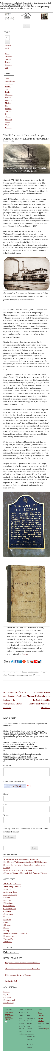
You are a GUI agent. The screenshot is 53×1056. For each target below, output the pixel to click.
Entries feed (7, 997)
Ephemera (7, 919)
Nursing (8, 111)
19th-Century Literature (12, 886)
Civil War (6, 675)
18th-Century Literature (12, 883)
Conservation (8, 914)
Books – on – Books (8, 89)
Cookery (6, 917)
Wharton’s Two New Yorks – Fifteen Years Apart (20, 859)
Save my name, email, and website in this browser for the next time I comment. (25, 830)
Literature (8, 100)
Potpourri (8, 119)
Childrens (8, 94)
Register (6, 991)
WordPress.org (8, 1002)
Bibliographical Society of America (18, 975)
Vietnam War (8, 939)
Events (5, 922)
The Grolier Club (11, 981)
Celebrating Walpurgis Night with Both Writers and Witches (25, 873)
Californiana (8, 903)
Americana (9, 84)
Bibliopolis (46, 1029)
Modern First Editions (8, 106)
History (24, 671)
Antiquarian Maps (10, 894)
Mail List (8, 56)
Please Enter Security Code (13, 781)
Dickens (8, 97)
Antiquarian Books (10, 892)
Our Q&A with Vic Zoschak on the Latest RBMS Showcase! (25, 862)
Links (7, 53)
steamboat (22, 675)
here (25, 653)
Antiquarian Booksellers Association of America (22, 962)
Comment (7, 765)
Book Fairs (7, 900)
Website (6, 815)
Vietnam (8, 128)
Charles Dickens (9, 905)
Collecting (7, 911)
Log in (5, 994)
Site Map (41, 1021)
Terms (40, 1013)
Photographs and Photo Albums (15, 933)
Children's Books (9, 908)
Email (6, 804)
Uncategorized (33, 671)
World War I (7, 941)
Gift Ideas (6, 925)
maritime (14, 675)
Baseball (6, 897)
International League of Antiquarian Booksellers (22, 968)
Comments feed (9, 1000)
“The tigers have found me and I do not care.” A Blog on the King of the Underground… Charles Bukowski (14, 700)
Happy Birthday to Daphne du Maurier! (17, 870)
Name (6, 794)
